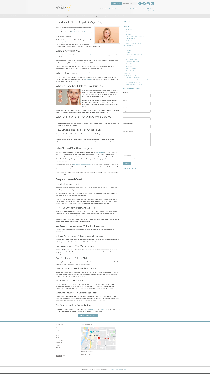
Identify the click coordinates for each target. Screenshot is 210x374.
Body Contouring (128, 45)
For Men (58, 335)
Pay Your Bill (116, 16)
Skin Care (84, 16)
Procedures (59, 332)
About (4, 16)
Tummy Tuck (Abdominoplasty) (134, 54)
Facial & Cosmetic (128, 29)
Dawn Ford (100, 152)
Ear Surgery (129, 34)
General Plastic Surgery (129, 75)
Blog (67, 16)
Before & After (58, 16)
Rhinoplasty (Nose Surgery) (133, 43)
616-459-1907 (93, 309)
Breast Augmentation (132, 59)
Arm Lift (128, 48)
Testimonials (75, 16)
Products (58, 345)
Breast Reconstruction (132, 68)
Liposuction (129, 52)
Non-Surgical (45, 16)
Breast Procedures (128, 57)
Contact (125, 16)
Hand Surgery (127, 73)
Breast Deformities (131, 64)
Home (57, 328)
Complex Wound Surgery (133, 82)
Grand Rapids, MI (149, 11)
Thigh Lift (128, 50)
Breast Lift (129, 66)
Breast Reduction (131, 70)
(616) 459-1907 (111, 8)
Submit (127, 163)
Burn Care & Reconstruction (134, 84)
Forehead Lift (129, 41)
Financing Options (96, 16)
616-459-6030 (148, 8)
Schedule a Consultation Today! (87, 315)
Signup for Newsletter (127, 155)
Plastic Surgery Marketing (116, 369)
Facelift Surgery (130, 38)
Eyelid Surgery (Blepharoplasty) (135, 36)
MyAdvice (125, 369)
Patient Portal (116, 3)
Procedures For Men (32, 16)
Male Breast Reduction (132, 61)
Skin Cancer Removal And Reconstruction (137, 80)
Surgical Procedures (16, 16)
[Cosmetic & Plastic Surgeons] (63, 9)
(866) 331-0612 (132, 8)
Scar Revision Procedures (133, 77)
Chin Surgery (129, 31)
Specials (107, 16)
